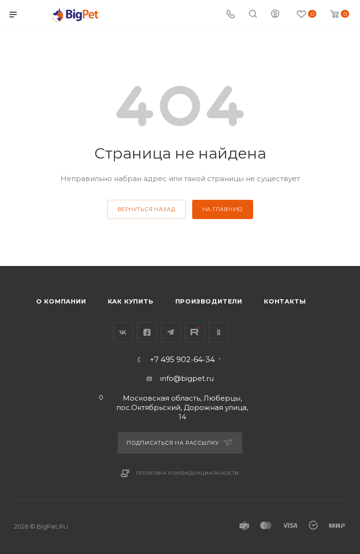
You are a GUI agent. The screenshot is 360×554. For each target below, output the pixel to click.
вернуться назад (146, 209)
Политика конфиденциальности (188, 473)
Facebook (147, 332)
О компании (61, 301)
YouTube (195, 332)
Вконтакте (123, 332)
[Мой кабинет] (275, 14)
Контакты (285, 301)
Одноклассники (219, 332)
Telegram (171, 332)
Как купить (131, 301)
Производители (208, 301)
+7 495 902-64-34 (182, 360)
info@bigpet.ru (187, 378)
